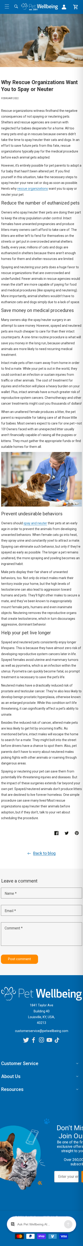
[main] (41, 493)
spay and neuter (35, 523)
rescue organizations (32, 188)
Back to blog (44, 853)
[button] (7, 6)
